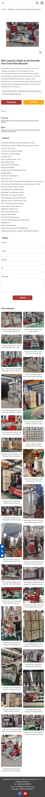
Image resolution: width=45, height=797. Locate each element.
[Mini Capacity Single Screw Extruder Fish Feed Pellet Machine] (11, 572)
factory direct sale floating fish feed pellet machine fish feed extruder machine (11, 370)
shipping (11, 9)
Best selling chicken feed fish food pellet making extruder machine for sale (33, 521)
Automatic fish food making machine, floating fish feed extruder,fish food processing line (12, 689)
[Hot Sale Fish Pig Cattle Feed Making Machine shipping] (11, 445)
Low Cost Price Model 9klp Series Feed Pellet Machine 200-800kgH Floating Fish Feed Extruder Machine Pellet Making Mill (11, 730)
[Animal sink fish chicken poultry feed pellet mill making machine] (33, 365)
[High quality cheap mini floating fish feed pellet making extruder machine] (33, 656)
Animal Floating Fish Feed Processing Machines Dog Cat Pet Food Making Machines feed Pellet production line (11, 346)
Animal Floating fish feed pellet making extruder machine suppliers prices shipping (11, 710)
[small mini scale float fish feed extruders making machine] (33, 543)
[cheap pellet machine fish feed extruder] (33, 320)
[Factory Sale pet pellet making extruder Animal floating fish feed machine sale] (33, 434)
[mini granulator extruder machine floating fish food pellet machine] (11, 540)
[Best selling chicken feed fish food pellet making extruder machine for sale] (33, 501)
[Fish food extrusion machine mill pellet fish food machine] (11, 391)
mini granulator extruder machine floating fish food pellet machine (11, 560)
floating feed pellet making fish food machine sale (33, 353)
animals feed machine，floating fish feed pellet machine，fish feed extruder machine (22, 92)
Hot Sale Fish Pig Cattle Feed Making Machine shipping (11, 455)
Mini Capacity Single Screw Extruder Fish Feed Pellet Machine (11, 583)
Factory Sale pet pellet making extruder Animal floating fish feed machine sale (33, 445)
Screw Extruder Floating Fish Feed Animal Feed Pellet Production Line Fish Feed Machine (12, 433)
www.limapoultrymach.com (14, 52)
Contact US (11, 102)
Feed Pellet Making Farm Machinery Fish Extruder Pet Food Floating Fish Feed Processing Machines (33, 645)
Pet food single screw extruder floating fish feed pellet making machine (33, 710)
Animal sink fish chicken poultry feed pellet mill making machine (33, 376)
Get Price (33, 102)
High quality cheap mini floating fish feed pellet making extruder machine (33, 666)
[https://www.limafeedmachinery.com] (22, 34)
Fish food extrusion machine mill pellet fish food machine (11, 411)
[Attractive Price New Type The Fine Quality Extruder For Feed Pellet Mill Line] (33, 595)
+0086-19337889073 (24, 784)
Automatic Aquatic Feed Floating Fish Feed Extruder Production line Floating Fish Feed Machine (11, 519)
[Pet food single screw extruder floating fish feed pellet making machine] (33, 689)
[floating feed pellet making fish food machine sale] (33, 342)
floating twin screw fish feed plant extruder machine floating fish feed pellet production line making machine (11, 602)
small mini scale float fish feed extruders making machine (33, 563)
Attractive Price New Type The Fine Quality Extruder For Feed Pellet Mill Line (33, 606)
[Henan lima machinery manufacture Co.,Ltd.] (11, 3)
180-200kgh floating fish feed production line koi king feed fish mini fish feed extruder (33, 583)
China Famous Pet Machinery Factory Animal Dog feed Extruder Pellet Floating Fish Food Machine (33, 733)
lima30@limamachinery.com (25, 786)
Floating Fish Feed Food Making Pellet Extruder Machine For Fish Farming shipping (11, 502)
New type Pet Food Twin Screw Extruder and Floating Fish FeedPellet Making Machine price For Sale (11, 770)
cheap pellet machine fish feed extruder (33, 330)
